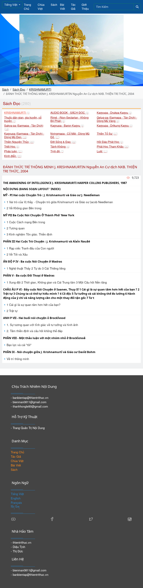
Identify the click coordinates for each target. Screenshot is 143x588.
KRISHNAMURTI (40, 89)
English (15, 498)
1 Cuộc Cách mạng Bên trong (26, 222)
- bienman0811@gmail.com (28, 402)
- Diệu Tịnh (18, 547)
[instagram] (129, 519)
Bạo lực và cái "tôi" (19, 345)
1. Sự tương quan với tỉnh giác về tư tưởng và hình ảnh (42, 324)
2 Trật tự (12, 310)
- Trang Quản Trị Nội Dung (28, 428)
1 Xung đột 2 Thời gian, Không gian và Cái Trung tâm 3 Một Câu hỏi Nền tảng (57, 282)
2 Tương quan (16, 228)
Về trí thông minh (18, 359)
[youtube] (13, 519)
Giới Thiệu (85, 7)
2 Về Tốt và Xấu (17, 254)
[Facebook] (52, 519)
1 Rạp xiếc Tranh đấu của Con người (30, 248)
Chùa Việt (41, 7)
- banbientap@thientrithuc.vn (29, 397)
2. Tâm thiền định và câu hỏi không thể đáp (34, 331)
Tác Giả (73, 7)
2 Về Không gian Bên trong (24, 208)
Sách (54, 5)
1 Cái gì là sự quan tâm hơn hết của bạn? (33, 304)
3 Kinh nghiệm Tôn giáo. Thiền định (29, 234)
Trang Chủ (27, 7)
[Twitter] (90, 519)
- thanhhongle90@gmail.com (29, 406)
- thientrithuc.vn (21, 542)
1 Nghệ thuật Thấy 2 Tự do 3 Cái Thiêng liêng (36, 268)
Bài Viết (62, 7)
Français (16, 502)
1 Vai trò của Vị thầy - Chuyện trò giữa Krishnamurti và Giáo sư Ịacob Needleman (60, 202)
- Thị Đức (17, 551)
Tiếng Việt (11, 5)
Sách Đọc (19, 89)
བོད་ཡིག (15, 507)
